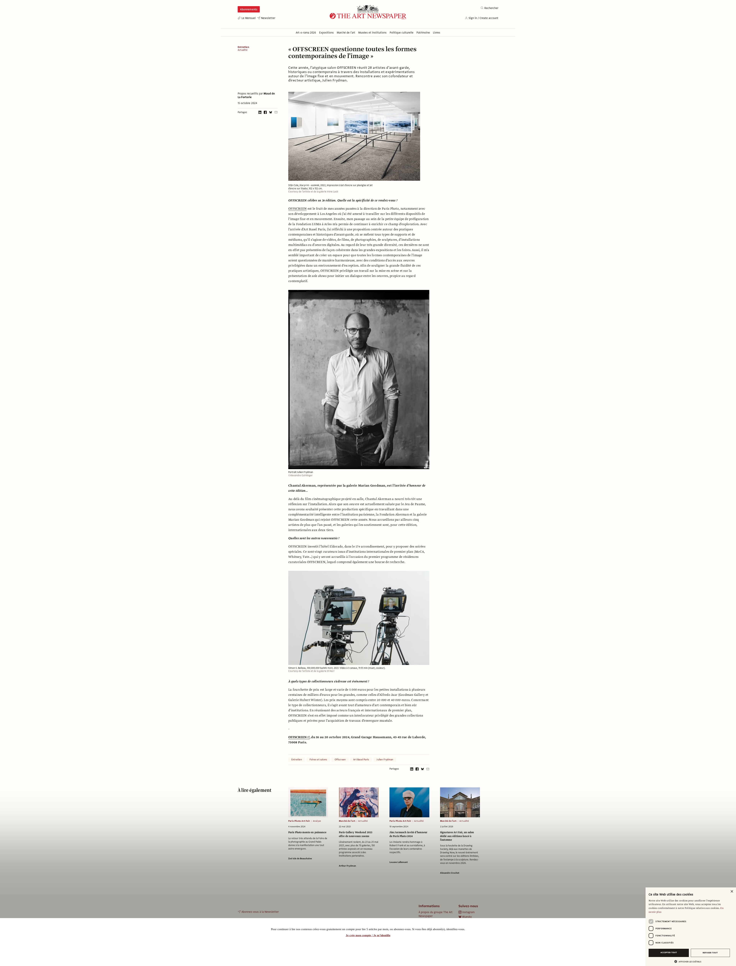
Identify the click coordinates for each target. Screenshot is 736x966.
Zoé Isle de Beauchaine (300, 858)
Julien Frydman (385, 759)
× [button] (731, 891)
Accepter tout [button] (668, 952)
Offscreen (340, 759)
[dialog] (691, 926)
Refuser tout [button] (710, 952)
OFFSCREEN (297, 209)
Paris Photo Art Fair (299, 820)
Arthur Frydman (347, 865)
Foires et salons (318, 759)
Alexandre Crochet (449, 872)
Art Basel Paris (361, 759)
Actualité (242, 50)
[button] (689, 961)
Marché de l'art (347, 820)
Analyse (317, 820)
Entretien (243, 47)
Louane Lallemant (398, 862)
